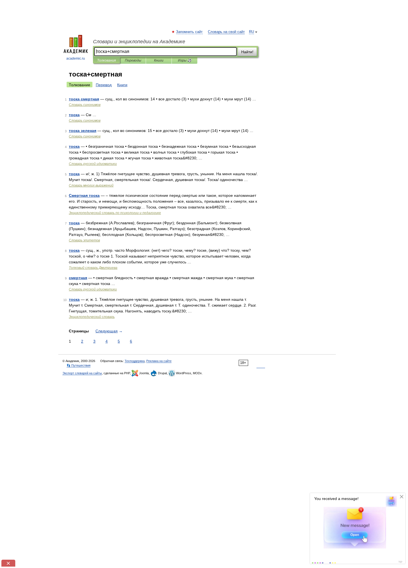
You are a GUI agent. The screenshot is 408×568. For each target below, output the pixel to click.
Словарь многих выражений (91, 185)
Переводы (133, 60)
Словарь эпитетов (84, 240)
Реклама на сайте (159, 361)
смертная (78, 278)
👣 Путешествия (78, 365)
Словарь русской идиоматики (93, 164)
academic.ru (75, 58)
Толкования (106, 60)
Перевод (104, 85)
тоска (74, 115)
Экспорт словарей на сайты (82, 373)
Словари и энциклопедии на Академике (139, 41)
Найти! (247, 52)
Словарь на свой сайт (226, 32)
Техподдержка (135, 361)
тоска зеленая (82, 130)
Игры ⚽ (185, 60)
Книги (158, 60)
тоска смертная (84, 99)
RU (251, 32)
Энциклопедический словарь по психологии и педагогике (115, 213)
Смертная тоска (84, 195)
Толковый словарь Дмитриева (93, 268)
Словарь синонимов (84, 105)
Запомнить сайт (190, 32)
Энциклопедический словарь (92, 317)
